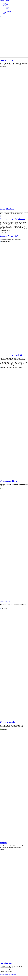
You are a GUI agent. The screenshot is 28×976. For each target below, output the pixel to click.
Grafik (7, 7)
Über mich (5, 4)
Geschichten (9, 11)
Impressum (13, 974)
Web (7, 10)
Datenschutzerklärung (5, 974)
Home (4, 3)
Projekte (5, 5)
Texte (4, 12)
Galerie (4, 14)
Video (7, 8)
